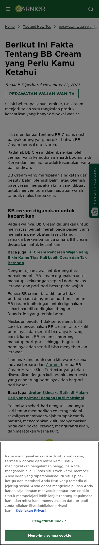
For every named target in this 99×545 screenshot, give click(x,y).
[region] (49, 493)
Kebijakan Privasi (31, 510)
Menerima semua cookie (49, 535)
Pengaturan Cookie (49, 521)
